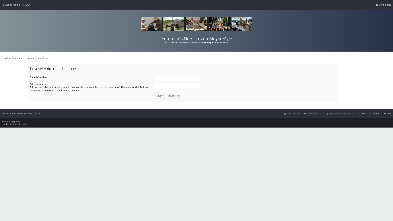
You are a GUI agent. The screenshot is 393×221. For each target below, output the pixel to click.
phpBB (17, 121)
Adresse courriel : (39, 84)
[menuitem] (26, 5)
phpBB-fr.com (20, 124)
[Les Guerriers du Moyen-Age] (196, 24)
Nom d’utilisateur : (39, 77)
